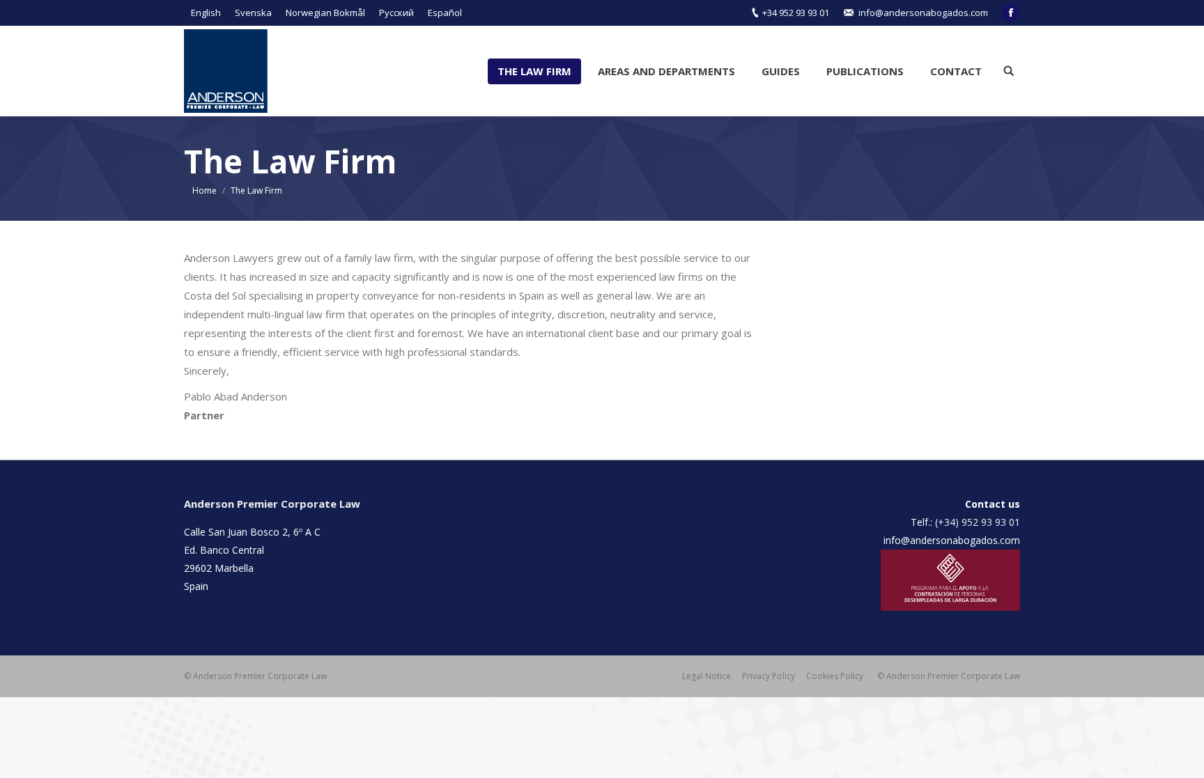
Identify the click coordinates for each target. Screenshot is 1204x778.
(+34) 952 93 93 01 (977, 522)
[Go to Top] (1181, 755)
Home (204, 190)
